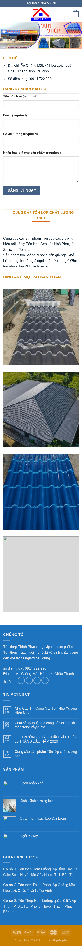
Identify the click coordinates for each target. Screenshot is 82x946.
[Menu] (6, 14)
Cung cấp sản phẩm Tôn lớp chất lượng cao (46, 754)
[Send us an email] (45, 680)
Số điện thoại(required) (20, 134)
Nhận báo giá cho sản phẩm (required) (32, 152)
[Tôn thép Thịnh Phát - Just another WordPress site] (41, 14)
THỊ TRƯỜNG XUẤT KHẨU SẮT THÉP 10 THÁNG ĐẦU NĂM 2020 (46, 739)
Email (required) (15, 115)
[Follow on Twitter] (37, 680)
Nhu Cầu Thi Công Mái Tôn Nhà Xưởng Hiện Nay (46, 710)
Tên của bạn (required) (20, 96)
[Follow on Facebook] (21, 680)
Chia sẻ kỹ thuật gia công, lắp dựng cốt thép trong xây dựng (45, 725)
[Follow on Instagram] (29, 680)
